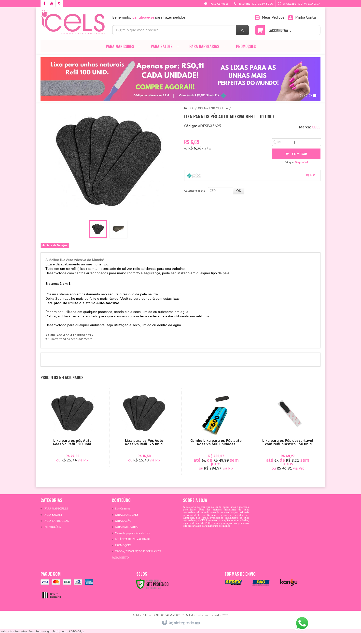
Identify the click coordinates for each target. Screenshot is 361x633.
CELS (316, 126)
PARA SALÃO (123, 521)
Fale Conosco (219, 3)
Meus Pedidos (273, 17)
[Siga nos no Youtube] (52, 4)
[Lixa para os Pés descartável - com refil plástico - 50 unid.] (288, 431)
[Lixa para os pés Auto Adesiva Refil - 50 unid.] (72, 427)
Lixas (225, 108)
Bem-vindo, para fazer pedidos (149, 17)
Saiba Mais (75, 444)
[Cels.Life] (73, 22)
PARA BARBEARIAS (56, 521)
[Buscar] (242, 30)
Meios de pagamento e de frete (132, 533)
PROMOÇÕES (52, 527)
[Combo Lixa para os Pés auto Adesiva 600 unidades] (216, 431)
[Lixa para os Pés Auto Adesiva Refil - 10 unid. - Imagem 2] (118, 229)
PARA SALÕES (53, 514)
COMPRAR (299, 154)
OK (238, 190)
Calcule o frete (194, 190)
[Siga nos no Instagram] (59, 4)
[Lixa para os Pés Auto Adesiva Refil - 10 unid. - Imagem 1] (98, 229)
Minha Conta (305, 17)
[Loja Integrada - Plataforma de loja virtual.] (181, 623)
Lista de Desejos (56, 245)
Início (191, 108)
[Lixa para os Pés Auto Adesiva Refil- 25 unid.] (144, 427)
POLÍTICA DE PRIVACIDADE (133, 539)
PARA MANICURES (208, 108)
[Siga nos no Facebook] (44, 4)
